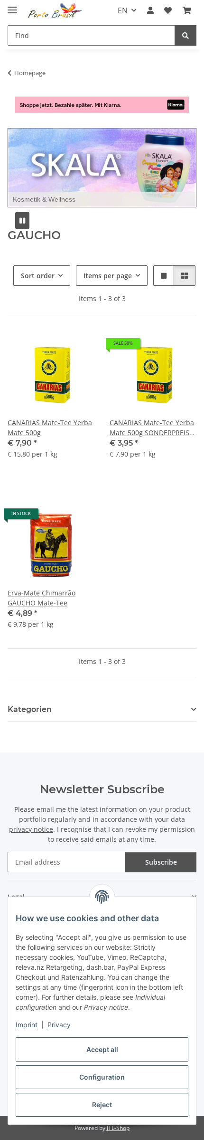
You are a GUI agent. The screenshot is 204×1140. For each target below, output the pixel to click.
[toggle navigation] (12, 6)
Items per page (107, 275)
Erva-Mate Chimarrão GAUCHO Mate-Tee (41, 597)
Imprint (26, 1025)
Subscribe (161, 862)
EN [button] (123, 10)
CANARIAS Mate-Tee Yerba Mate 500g (50, 427)
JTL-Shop (118, 1128)
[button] (150, 10)
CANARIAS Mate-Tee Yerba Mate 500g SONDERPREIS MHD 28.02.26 (152, 428)
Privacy (59, 1025)
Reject (102, 1105)
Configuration (102, 1077)
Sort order (38, 275)
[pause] (22, 220)
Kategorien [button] (30, 709)
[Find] (185, 35)
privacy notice (31, 829)
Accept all (102, 1049)
